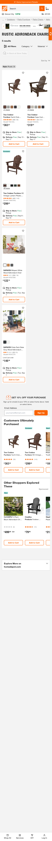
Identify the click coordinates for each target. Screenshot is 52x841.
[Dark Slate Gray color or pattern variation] (4, 342)
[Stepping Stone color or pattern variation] (8, 107)
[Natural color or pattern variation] (8, 265)
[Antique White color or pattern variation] (8, 342)
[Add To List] (23, 73)
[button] (45, 60)
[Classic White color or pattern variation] (18, 107)
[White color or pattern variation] (4, 265)
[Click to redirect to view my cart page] (47, 8)
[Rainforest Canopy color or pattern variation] (15, 185)
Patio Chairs (38, 19)
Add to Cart (14, 144)
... (3, 20)
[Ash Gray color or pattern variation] (11, 265)
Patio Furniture (23, 19)
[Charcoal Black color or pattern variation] (15, 107)
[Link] (14, 109)
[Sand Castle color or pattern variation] (32, 107)
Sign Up (41, 413)
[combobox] (23, 8)
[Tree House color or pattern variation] (11, 107)
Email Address (10, 408)
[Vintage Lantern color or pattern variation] (4, 107)
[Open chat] (50, 33)
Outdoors (11, 19)
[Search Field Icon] (42, 8)
